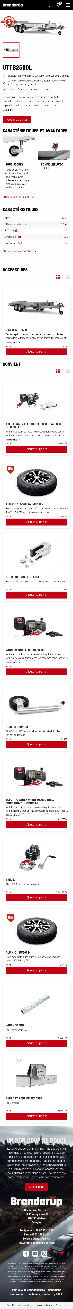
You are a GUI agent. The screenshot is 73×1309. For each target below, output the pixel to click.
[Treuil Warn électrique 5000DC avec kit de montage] (37, 401)
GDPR (59, 1294)
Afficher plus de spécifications (18, 251)
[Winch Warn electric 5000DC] (37, 627)
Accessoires (61, 1305)
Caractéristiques (44, 1305)
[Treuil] (37, 857)
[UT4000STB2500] (37, 307)
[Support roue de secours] (37, 1075)
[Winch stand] (37, 1002)
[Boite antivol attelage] (37, 554)
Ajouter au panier (17, 120)
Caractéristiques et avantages (20, 1305)
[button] (58, 277)
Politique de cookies (40, 1294)
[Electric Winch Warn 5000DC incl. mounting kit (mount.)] (37, 776)
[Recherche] (48, 5)
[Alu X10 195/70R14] (37, 929)
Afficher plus (11, 343)
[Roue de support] (37, 704)
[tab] (11, 50)
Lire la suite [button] (36, 1187)
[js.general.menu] (68, 5)
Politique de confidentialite (28, 1290)
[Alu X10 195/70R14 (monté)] (37, 481)
